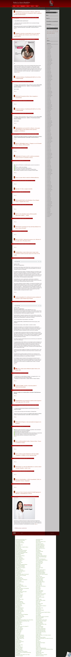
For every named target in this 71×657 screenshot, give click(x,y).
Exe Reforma (38, 552)
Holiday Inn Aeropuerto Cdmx (21, 551)
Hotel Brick (18, 639)
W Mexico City (18, 568)
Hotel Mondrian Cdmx (19, 578)
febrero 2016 (49, 134)
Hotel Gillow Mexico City (40, 544)
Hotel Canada (38, 566)
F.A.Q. (28, 6)
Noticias (34, 39)
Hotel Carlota (38, 644)
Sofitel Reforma (18, 554)
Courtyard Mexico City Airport (41, 620)
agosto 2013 (49, 174)
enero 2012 (49, 200)
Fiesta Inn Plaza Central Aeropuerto (42, 574)
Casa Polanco (18, 576)
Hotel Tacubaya (38, 625)
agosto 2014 (49, 158)
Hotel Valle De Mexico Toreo (41, 541)
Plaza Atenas (18, 598)
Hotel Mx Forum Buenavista (40, 558)
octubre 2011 (49, 204)
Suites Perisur (38, 589)
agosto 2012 (49, 190)
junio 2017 (49, 112)
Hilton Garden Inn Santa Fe (40, 548)
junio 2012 (49, 193)
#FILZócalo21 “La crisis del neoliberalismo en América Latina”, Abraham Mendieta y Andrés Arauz (29, 467)
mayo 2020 (49, 68)
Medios (37, 6)
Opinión (33, 17)
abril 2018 (49, 99)
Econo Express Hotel (39, 567)
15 (53, 33)
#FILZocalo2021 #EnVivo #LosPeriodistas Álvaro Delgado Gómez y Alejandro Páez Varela (27, 200)
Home (14, 6)
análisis (28, 17)
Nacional (30, 17)
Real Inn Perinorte (39, 553)
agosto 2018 (49, 96)
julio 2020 (49, 65)
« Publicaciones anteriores (20, 528)
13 (50, 33)
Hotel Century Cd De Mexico (41, 586)
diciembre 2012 (50, 185)
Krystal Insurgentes (19, 624)
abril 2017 (49, 115)
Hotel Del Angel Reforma (40, 545)
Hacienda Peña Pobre (39, 551)
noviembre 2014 (50, 154)
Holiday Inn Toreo (39, 576)
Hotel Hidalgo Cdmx (39, 603)
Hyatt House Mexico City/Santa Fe (21, 579)
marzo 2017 (49, 116)
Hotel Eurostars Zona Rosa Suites (41, 619)
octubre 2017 (49, 107)
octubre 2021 (49, 45)
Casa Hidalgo (18, 653)
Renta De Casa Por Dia (40, 655)
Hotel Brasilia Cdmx (39, 539)
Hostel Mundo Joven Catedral (41, 593)
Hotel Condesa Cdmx (39, 607)
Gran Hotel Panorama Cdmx (40, 630)
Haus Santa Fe (38, 641)
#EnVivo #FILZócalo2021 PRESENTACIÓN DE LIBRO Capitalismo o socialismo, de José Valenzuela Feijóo (27, 454)
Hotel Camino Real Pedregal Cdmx (21, 552)
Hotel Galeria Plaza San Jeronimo (21, 550)
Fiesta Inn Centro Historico (40, 577)
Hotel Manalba (38, 615)
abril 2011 (49, 212)
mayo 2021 (49, 52)
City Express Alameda (39, 543)
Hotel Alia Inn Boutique (40, 610)
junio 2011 (49, 209)
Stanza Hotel (18, 600)
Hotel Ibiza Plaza (39, 618)
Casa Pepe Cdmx (39, 599)
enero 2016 (49, 135)
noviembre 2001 (50, 213)
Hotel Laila (17, 582)
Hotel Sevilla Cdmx (39, 563)
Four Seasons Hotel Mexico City (21, 539)
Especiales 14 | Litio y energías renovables (24, 189)
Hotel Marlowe (38, 550)
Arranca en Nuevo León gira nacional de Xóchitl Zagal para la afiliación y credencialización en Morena (28, 492)
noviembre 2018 (50, 92)
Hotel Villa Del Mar (19, 648)
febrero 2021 (49, 56)
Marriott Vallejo (18, 587)
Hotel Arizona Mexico (39, 590)
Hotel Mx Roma (38, 613)
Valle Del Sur (38, 606)
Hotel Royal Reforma (19, 601)
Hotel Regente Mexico (19, 650)
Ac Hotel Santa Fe (19, 604)
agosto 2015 (49, 142)
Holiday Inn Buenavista (20, 641)
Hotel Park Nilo (38, 632)
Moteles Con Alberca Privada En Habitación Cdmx (44, 649)
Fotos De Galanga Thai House (41, 631)
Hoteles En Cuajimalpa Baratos (41, 648)
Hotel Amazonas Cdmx (19, 599)
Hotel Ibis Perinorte (19, 617)
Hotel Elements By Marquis (40, 642)
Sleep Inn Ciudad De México (41, 569)
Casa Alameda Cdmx (39, 562)
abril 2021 (49, 53)
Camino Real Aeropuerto (20, 542)
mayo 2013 (49, 178)
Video (25, 81)
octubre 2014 (49, 155)
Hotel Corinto (38, 601)
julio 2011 (49, 208)
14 (52, 33)
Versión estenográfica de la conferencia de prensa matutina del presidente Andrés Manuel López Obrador (28, 297)
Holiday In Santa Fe (19, 649)
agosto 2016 (49, 126)
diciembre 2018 (50, 91)
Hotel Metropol (18, 573)
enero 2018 (49, 103)
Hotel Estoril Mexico (39, 561)
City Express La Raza (39, 627)
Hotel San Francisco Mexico (20, 603)
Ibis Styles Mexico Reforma (40, 573)
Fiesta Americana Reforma (20, 555)
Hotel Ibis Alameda (19, 597)
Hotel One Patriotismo (19, 628)
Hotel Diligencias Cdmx (40, 570)
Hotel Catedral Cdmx (19, 544)
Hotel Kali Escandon (39, 579)
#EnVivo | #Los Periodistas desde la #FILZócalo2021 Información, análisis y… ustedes (26, 214)
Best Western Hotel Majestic (40, 572)
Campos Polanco (38, 633)
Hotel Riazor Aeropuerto (20, 611)
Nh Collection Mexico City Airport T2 (22, 626)
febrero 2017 (49, 118)
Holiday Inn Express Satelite (40, 600)
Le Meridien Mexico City (20, 638)
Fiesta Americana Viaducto (20, 566)
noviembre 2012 (50, 186)
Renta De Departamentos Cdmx (41, 624)
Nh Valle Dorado (39, 582)
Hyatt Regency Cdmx (19, 541)
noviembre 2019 (50, 76)
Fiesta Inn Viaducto (19, 627)
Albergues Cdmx (39, 653)
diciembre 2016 (50, 120)
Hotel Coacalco (38, 542)
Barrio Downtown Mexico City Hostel (42, 616)
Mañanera (27, 39)
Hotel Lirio (38, 549)
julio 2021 (49, 49)
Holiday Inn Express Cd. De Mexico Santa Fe (43, 635)
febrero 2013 (49, 182)
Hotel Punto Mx (18, 548)
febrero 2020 (49, 72)
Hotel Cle (37, 557)
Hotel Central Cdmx (19, 595)
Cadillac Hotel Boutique (20, 637)
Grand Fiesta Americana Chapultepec (22, 614)
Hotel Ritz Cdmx (18, 612)
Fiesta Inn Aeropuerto (19, 594)
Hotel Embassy (18, 645)
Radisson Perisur (18, 561)
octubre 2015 (49, 139)
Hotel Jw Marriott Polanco (20, 558)
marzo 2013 (49, 181)
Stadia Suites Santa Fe (39, 578)
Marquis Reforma (18, 580)
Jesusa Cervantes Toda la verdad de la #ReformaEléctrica (27, 177)
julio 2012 (49, 192)
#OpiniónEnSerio (21, 17)
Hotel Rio (37, 598)
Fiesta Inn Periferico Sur (40, 547)
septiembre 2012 (50, 189)
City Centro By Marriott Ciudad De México (43, 612)
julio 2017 (49, 111)
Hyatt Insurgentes (19, 613)
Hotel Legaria (38, 565)
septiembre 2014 (50, 157)
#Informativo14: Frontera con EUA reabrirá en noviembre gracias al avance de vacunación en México (27, 156)
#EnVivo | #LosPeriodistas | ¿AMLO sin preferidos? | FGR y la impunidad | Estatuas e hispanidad (28, 480)
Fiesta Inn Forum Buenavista (40, 629)
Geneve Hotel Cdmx (19, 562)
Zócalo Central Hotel (19, 557)
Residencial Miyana (19, 622)
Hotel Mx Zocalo (39, 592)
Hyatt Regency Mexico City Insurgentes (22, 588)
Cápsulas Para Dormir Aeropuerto (41, 654)
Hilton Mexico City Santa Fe (20, 567)
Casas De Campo (39, 650)
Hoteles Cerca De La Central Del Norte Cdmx (23, 652)
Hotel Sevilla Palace (19, 549)
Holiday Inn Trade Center (20, 616)
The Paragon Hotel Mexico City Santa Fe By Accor (44, 638)
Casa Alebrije (38, 614)
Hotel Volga (18, 625)
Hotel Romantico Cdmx (40, 652)
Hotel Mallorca (18, 606)
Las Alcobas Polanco (19, 608)
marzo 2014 (49, 165)
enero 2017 (49, 119)
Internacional (24, 39)
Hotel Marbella (18, 618)
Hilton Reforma (18, 545)
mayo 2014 (49, 162)
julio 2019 (49, 81)
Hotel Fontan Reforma (19, 585)
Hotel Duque (38, 540)
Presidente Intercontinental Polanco (21, 564)
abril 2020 (49, 69)
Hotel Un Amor (38, 595)
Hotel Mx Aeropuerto (19, 655)
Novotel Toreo (18, 593)
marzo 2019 (49, 87)
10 (57, 31)
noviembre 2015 (50, 138)
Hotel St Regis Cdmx (19, 592)
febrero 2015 (49, 150)
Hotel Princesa (38, 611)
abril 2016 (49, 131)
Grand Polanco (18, 632)
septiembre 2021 (50, 46)
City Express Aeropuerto (40, 594)
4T (19, 39)
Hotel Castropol (18, 583)
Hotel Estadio (38, 636)
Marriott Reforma (18, 556)
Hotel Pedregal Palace (39, 623)
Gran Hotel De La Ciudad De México (22, 547)
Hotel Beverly (38, 564)
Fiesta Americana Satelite (40, 597)
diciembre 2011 (50, 201)
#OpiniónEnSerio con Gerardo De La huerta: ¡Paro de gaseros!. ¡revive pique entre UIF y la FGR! (28, 401)
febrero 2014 (49, 166)
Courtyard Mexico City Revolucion (21, 651)
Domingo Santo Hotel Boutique (41, 556)
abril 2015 (49, 147)
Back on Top (52, 533)
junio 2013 (49, 177)
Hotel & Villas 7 (38, 604)
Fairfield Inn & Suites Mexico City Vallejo (23, 654)
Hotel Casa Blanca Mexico (40, 581)
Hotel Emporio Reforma (20, 607)
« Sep (47, 38)
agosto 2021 (49, 48)
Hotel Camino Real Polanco (20, 540)
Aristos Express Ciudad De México (42, 560)
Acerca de (32, 6)
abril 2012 (49, 196)
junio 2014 (49, 161)
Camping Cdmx (38, 651)
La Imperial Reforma (19, 629)
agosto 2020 (49, 64)
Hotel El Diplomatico (39, 591)
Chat (18, 6)
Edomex (23, 496)
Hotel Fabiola (38, 587)
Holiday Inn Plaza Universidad (21, 575)
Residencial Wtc (18, 623)
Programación (23, 6)
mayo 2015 (49, 146)
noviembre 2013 (50, 170)
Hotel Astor (18, 643)
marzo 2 (49, 216)
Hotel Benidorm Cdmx (19, 610)
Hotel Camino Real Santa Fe (20, 570)
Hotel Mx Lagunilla (39, 622)
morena (26, 496)
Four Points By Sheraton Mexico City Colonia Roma (24, 619)
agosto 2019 (49, 80)
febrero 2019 (49, 88)
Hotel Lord (38, 602)
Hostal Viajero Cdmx (19, 644)
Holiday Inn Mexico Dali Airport (21, 591)
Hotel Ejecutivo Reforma (20, 635)
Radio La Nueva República (21, 2)
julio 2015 (49, 143)
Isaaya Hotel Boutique (39, 626)
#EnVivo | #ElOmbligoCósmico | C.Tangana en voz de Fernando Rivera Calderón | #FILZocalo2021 (28, 144)
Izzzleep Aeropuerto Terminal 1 (41, 605)
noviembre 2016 (50, 122)
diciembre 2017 (50, 104)
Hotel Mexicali (38, 608)
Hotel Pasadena (18, 642)
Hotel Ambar (38, 643)
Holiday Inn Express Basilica (40, 637)
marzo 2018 (49, 100)
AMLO (25, 17)
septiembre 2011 (50, 205)
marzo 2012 (49, 197)
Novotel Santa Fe (18, 640)
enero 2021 (49, 57)
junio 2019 (49, 83)
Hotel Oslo (38, 568)
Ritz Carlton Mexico (19, 560)
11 (47, 33)
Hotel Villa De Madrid (39, 617)
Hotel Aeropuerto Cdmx (20, 581)
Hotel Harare (38, 645)
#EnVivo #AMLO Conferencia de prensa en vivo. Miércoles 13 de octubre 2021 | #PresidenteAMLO (28, 240)
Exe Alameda (18, 543)
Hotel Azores (38, 639)
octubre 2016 (49, 123)
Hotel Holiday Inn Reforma (20, 565)
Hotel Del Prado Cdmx (19, 602)
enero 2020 (49, 73)
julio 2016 (49, 127)
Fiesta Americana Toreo (20, 615)
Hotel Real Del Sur (19, 577)
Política (36, 17)
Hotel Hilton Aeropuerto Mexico (41, 555)
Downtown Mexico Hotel (20, 636)
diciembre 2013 (50, 169)
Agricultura (20, 100)
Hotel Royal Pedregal (19, 589)
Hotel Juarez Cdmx (19, 590)
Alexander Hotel (18, 631)
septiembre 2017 (50, 108)
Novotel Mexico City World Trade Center (22, 620)
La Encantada (18, 633)
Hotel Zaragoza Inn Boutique (41, 628)
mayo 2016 (49, 130)
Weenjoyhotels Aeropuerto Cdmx (21, 586)
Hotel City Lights (39, 583)
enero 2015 (49, 151)
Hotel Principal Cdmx (39, 580)
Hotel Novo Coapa (39, 554)
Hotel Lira (37, 640)
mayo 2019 (49, 84)
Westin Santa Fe (18, 563)
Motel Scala (38, 575)
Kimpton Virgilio (18, 630)
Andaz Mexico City (19, 572)
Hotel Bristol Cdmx (19, 605)
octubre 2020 (49, 61)
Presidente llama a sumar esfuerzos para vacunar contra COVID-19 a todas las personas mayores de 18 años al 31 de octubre (27, 253)
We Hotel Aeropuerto (19, 647)
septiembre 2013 (50, 173)
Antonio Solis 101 (39, 585)
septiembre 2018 (50, 95)
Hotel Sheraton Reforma (20, 553)
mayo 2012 (49, 194)
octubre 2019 (49, 77)
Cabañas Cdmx (38, 647)
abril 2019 (49, 85)
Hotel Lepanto (38, 588)
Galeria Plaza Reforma (19, 569)
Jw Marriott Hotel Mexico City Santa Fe (22, 574)
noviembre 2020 (50, 60)
